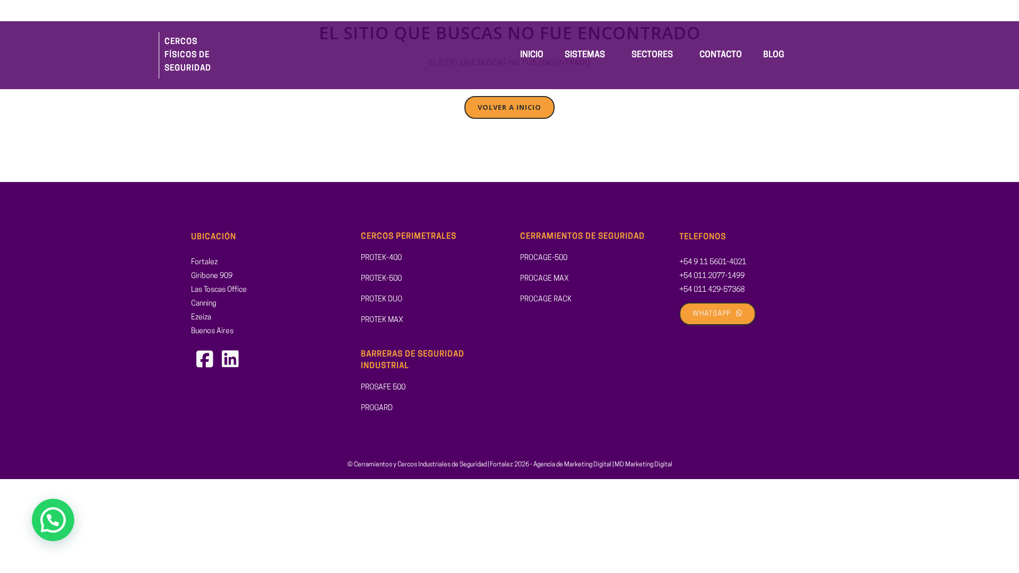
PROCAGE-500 (543, 258)
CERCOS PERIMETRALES (408, 237)
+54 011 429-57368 (712, 290)
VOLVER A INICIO (509, 107)
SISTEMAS (585, 55)
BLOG (773, 55)
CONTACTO (721, 55)
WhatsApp (712, 313)
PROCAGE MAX (544, 279)
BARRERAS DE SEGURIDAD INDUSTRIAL (412, 361)
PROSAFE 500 (383, 388)
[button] (587, 55)
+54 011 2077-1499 (712, 276)
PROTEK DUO (381, 299)
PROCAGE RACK (546, 299)
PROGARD (377, 408)
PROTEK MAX (382, 320)
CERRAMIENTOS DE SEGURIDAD (582, 237)
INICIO (531, 55)
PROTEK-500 (381, 279)
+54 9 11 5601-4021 (712, 262)
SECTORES (652, 55)
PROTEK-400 (381, 258)
